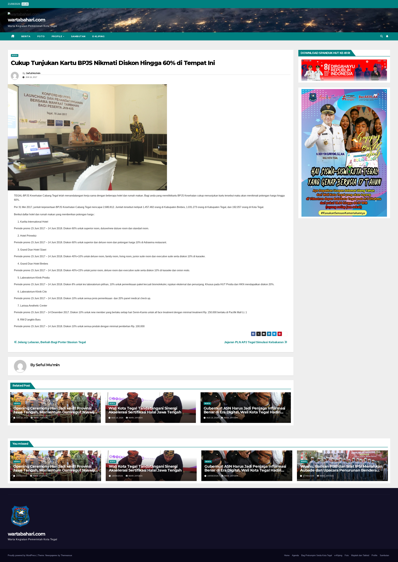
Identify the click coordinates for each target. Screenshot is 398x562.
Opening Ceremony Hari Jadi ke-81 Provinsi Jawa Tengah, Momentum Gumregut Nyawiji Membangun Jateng (54, 412)
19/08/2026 (118, 476)
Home (286, 555)
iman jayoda (40, 418)
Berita (25, 36)
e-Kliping (338, 555)
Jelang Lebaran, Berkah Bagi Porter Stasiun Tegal (51, 342)
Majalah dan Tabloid (360, 555)
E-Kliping (98, 36)
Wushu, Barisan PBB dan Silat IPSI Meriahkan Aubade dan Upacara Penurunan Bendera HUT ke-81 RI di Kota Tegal (341, 470)
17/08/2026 (309, 476)
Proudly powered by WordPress (22, 555)
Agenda (295, 555)
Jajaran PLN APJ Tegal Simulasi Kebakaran (254, 342)
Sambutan (78, 36)
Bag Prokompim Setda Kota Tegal (316, 555)
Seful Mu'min (33, 73)
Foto (41, 36)
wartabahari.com (26, 20)
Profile (57, 36)
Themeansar (66, 555)
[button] (381, 36)
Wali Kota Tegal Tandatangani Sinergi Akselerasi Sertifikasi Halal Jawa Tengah (145, 410)
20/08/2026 (22, 476)
